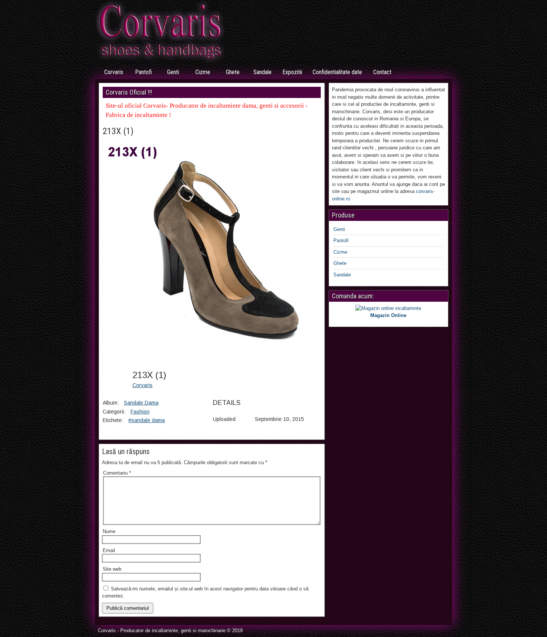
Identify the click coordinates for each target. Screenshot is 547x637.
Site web (112, 569)
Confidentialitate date (337, 72)
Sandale (262, 72)
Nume (109, 531)
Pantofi (143, 72)
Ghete (233, 72)
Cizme (202, 72)
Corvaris (113, 72)
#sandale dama (146, 420)
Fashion (140, 412)
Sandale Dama (141, 403)
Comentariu (117, 473)
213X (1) (118, 131)
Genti (173, 72)
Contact (382, 72)
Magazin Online (388, 315)
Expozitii (292, 72)
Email (109, 550)
